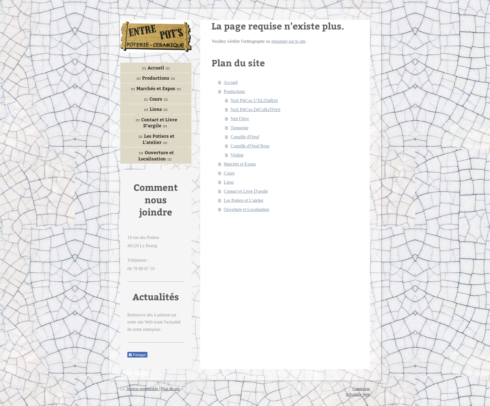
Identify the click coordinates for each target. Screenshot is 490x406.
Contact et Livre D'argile (246, 191)
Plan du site (170, 389)
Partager (139, 355)
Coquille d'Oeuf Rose (250, 145)
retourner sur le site (288, 41)
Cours (229, 173)
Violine (237, 155)
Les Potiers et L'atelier (243, 200)
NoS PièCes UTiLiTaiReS (254, 100)
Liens (229, 182)
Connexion (361, 389)
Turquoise (239, 127)
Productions (234, 91)
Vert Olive (240, 118)
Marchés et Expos (240, 164)
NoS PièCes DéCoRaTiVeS (255, 109)
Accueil (231, 82)
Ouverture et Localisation (246, 209)
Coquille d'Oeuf (245, 136)
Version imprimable (142, 389)
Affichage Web (358, 394)
